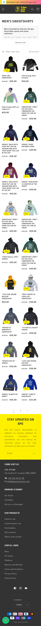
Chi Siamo (9, 495)
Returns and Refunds (14, 564)
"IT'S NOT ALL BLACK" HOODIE (30, 329)
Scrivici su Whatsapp (14, 504)
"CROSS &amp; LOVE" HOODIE (10, 258)
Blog (7, 551)
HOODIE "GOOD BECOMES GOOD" (28, 145)
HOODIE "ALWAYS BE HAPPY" (10, 395)
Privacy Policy (11, 573)
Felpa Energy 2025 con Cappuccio (10, 108)
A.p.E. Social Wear (23, 622)
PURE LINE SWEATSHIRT (7, 77)
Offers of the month (13, 537)
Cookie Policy (10, 578)
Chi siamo (9, 556)
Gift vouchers (10, 532)
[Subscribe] (33, 453)
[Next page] (27, 410)
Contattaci (9, 500)
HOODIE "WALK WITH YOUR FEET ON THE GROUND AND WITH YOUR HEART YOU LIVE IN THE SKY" (10, 148)
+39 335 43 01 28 (16, 478)
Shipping (8, 560)
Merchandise (10, 528)
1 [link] (13, 410)
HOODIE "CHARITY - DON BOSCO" (29, 395)
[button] (3, 9)
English (19, 605)
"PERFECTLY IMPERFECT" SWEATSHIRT (7, 330)
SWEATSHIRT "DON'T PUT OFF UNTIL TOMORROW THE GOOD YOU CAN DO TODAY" (29, 111)
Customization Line (13, 523)
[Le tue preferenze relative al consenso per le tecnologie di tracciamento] (4, 2)
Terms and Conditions (14, 569)
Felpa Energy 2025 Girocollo (29, 77)
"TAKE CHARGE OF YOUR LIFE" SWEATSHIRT (28, 296)
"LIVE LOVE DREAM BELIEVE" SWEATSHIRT (9, 296)
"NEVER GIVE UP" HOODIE (8, 362)
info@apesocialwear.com (18, 481)
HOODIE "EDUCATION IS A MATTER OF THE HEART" (29, 184)
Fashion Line (10, 519)
